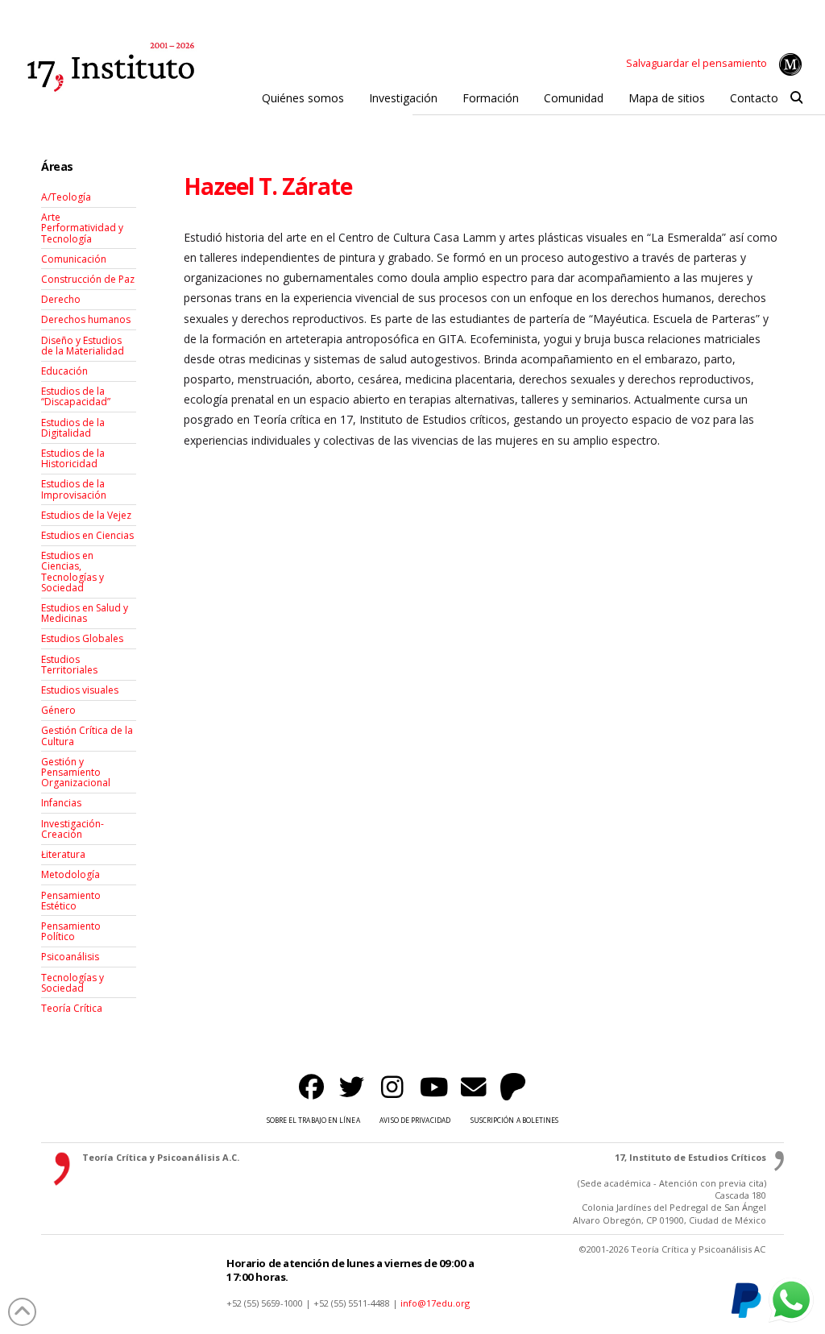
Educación (64, 371)
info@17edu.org (435, 1303)
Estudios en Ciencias (87, 535)
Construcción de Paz (88, 279)
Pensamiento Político (71, 931)
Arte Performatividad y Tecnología (82, 227)
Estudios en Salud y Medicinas (84, 613)
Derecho (61, 299)
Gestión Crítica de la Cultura (87, 735)
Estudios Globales (82, 638)
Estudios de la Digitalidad (73, 428)
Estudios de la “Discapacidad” (75, 396)
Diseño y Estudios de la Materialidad (82, 346)
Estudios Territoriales (69, 664)
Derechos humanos (86, 319)
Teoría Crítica (71, 1008)
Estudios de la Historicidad (73, 458)
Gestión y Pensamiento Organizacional (75, 772)
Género (58, 710)
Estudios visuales (79, 690)
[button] (796, 98)
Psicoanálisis (70, 956)
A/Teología (66, 197)
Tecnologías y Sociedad (72, 983)
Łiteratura (63, 854)
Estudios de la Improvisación (73, 489)
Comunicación (73, 259)
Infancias (61, 803)
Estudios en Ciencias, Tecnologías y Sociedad (72, 571)
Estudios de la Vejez (86, 515)
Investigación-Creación (72, 829)
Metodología (70, 874)
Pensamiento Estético (71, 901)
